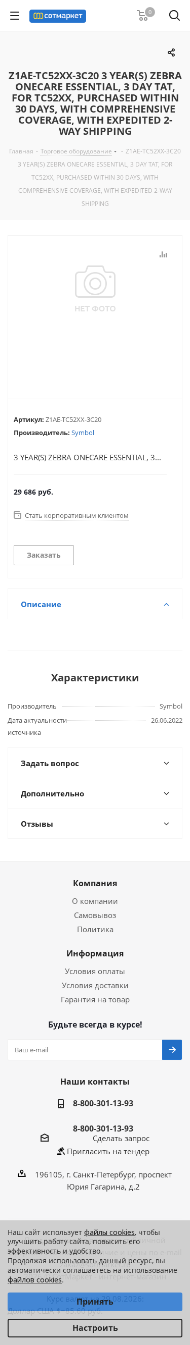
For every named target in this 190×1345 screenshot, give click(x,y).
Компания (95, 883)
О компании (95, 901)
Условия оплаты (95, 971)
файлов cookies (35, 1279)
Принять (95, 1301)
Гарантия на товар (95, 999)
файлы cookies (109, 1232)
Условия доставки (95, 985)
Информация (95, 953)
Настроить (95, 1327)
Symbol (82, 432)
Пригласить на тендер (108, 1151)
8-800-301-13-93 (103, 1103)
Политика (95, 929)
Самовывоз (95, 915)
